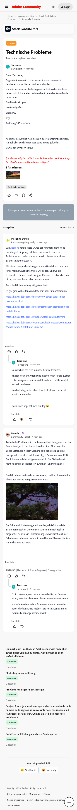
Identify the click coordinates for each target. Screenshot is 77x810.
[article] (38, 296)
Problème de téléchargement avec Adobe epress (31, 733)
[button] (6, 7)
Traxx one (16, 64)
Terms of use (35, 794)
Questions (12, 19)
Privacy (47, 794)
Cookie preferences (15, 799)
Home (10, 16)
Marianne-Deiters (20, 238)
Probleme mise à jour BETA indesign (25, 689)
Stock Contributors (47, 16)
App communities (26, 16)
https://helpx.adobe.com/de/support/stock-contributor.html (35, 316)
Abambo (15, 433)
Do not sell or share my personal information (47, 799)
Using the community (17, 794)
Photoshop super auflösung (20, 672)
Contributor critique (16, 187)
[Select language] (54, 7)
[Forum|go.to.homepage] (26, 7)
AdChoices (15, 805)
